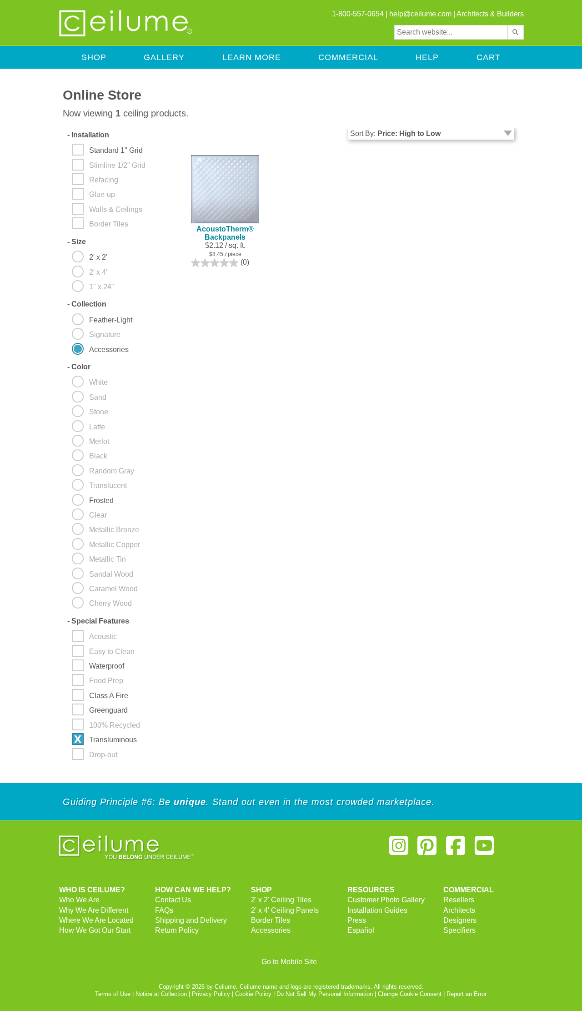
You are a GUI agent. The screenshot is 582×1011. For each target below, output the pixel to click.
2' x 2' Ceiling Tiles (281, 900)
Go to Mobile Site (289, 962)
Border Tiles (270, 920)
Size (76, 242)
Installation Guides (377, 910)
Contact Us (173, 900)
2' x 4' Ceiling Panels (285, 910)
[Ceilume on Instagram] (398, 849)
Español (360, 930)
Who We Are (79, 900)
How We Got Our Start (94, 930)
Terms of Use (112, 994)
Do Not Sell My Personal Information (324, 994)
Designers (460, 920)
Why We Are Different (93, 910)
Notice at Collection (161, 994)
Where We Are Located (96, 920)
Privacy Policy (211, 994)
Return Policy (177, 930)
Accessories (271, 930)
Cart (489, 57)
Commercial (348, 57)
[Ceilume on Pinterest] (427, 849)
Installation (88, 135)
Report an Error (467, 994)
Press (356, 920)
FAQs (164, 910)
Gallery (164, 57)
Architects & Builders (490, 14)
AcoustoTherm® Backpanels (225, 233)
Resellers (458, 900)
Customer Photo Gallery (386, 900)
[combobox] (450, 32)
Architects (459, 910)
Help (427, 57)
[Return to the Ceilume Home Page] (126, 35)
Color (78, 367)
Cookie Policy (253, 994)
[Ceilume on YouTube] (484, 849)
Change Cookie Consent (410, 994)
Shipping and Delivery (191, 920)
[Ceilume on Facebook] (455, 849)
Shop (93, 57)
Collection (86, 304)
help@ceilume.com (420, 14)
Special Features (98, 621)
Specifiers (459, 930)
